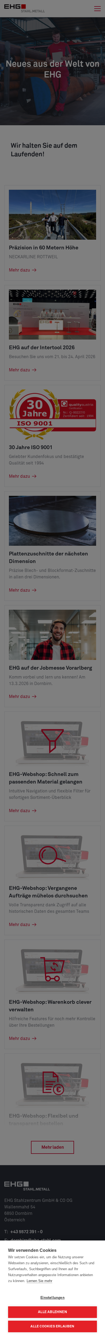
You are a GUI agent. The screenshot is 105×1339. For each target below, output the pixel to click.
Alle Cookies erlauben (52, 1326)
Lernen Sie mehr (39, 1281)
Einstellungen (52, 1298)
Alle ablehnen (52, 1312)
